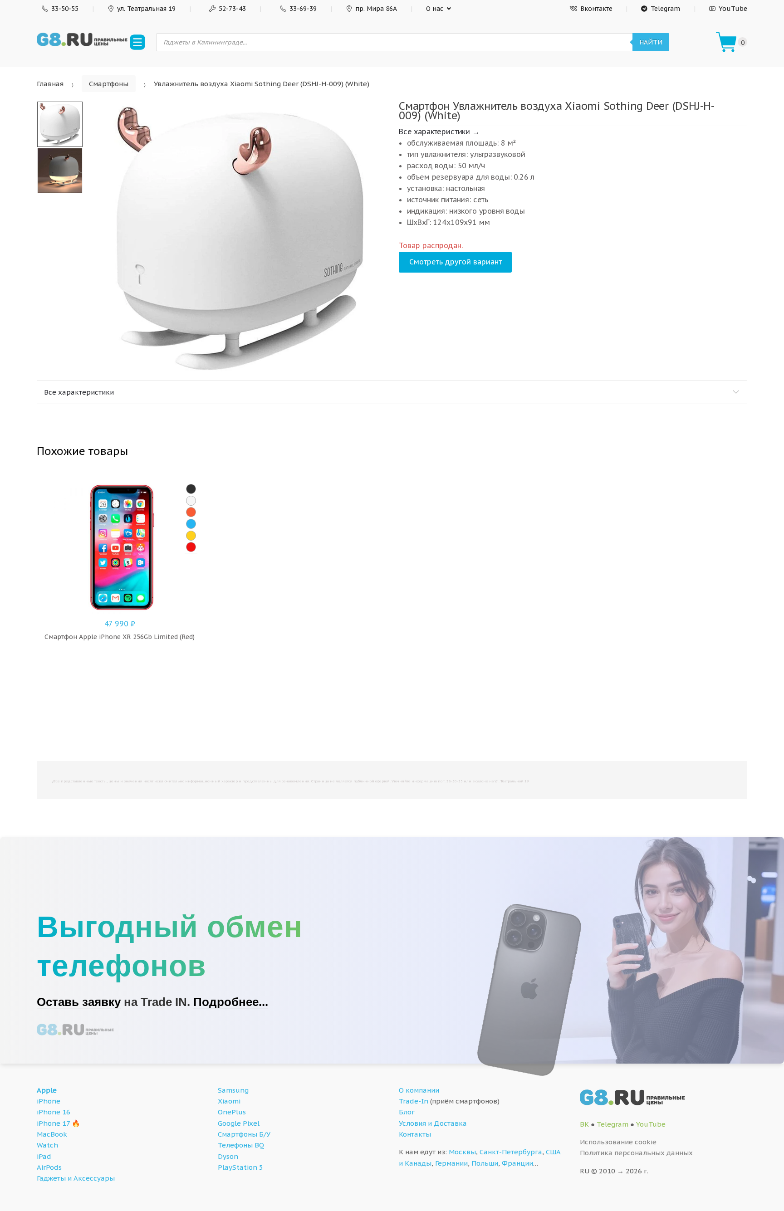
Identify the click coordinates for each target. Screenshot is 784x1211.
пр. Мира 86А (376, 9)
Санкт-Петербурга (511, 1152)
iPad (44, 1156)
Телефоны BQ (241, 1145)
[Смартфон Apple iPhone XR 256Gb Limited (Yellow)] (191, 536)
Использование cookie (618, 1142)
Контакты (415, 1134)
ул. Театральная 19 (146, 9)
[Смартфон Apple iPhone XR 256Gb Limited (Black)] (191, 489)
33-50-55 (64, 9)
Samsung (233, 1090)
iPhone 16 (53, 1112)
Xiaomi (229, 1101)
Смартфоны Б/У (244, 1134)
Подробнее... (230, 1002)
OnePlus (232, 1112)
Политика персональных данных (636, 1152)
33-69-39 (303, 9)
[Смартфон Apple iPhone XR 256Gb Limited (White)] (191, 501)
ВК (584, 1124)
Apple (47, 1090)
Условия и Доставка (433, 1123)
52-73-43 (232, 9)
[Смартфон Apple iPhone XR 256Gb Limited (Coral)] (191, 512)
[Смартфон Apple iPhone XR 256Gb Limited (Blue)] (191, 524)
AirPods (49, 1167)
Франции (517, 1163)
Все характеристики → (439, 131)
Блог (407, 1112)
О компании (419, 1090)
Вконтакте (596, 9)
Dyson (228, 1156)
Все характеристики (79, 392)
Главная (50, 83)
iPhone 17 (53, 1123)
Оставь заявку (79, 1002)
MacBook (52, 1134)
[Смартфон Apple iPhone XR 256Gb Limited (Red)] (191, 547)
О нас (434, 9)
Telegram (665, 9)
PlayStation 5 (240, 1167)
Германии (451, 1163)
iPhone (48, 1101)
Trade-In (413, 1101)
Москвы (462, 1152)
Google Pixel (239, 1123)
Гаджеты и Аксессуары (76, 1178)
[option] (240, 237)
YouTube (733, 9)
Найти (650, 42)
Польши (484, 1163)
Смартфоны (108, 83)
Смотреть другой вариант (455, 261)
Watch (47, 1145)
